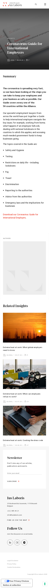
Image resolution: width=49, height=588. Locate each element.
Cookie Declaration (13, 567)
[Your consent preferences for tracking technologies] (45, 584)
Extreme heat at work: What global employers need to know (22, 349)
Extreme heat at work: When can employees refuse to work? (21, 395)
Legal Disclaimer (12, 560)
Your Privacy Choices (19, 581)
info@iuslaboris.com (14, 515)
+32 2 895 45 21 (13, 511)
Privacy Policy (11, 564)
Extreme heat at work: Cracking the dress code (23, 440)
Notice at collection (12, 585)
